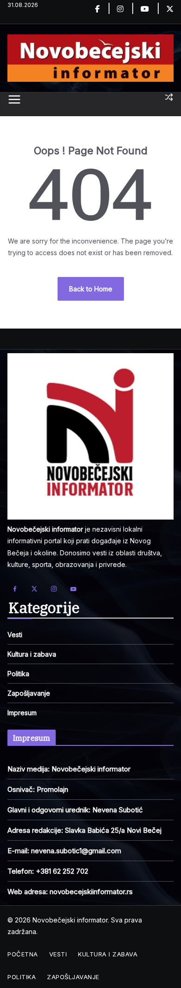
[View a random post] (169, 97)
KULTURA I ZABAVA (107, 954)
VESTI (58, 954)
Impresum (22, 713)
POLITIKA (21, 977)
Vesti (14, 635)
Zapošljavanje (28, 693)
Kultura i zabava (31, 654)
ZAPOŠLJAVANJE (73, 977)
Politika (18, 674)
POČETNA (22, 954)
